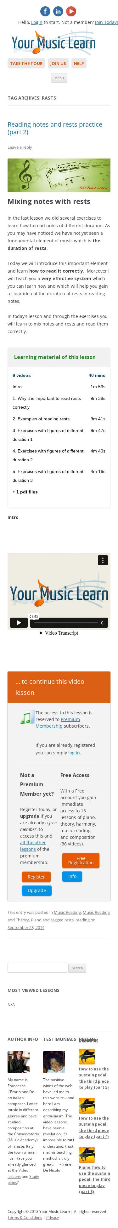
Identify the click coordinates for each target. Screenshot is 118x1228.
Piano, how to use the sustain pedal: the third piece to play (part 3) (94, 1179)
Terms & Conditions (25, 1217)
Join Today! (106, 22)
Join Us (58, 63)
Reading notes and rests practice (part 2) (55, 128)
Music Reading (67, 912)
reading (83, 920)
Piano (36, 920)
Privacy (52, 1217)
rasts (69, 920)
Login (36, 22)
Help (79, 63)
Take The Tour (26, 63)
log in (74, 753)
